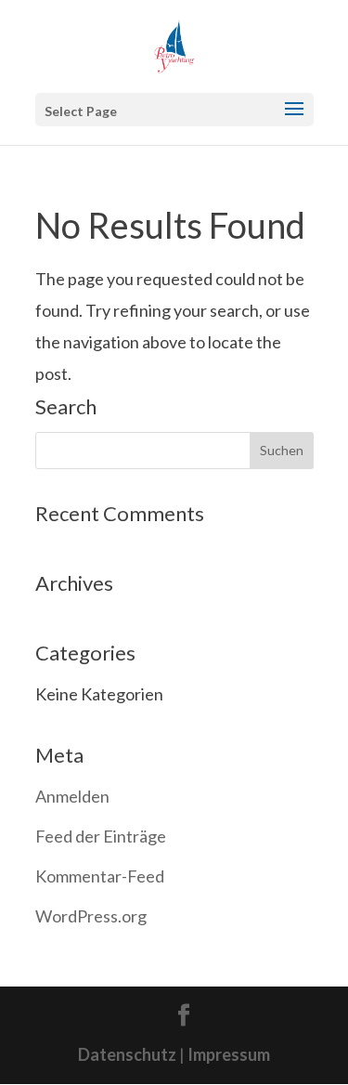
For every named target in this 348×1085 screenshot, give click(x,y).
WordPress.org (91, 916)
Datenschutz (127, 1054)
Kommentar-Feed (99, 876)
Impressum (228, 1054)
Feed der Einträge (100, 836)
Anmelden (72, 796)
